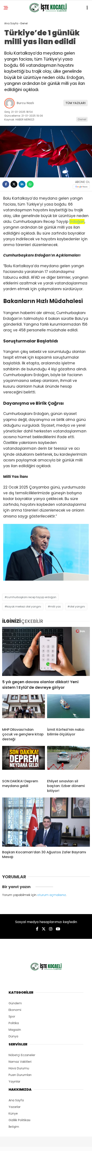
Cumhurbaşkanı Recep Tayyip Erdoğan (31, 597)
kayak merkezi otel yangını (24, 606)
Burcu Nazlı (25, 103)
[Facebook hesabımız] (37, 929)
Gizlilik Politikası (19, 1120)
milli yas (55, 606)
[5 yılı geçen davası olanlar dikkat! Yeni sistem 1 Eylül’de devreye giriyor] (46, 651)
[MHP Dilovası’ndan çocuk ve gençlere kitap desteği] (23, 709)
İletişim (14, 1127)
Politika (14, 1023)
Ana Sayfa (16, 1100)
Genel (82, 119)
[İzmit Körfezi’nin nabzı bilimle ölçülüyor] (68, 709)
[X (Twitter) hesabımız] (44, 929)
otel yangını (77, 606)
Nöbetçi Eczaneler (22, 1055)
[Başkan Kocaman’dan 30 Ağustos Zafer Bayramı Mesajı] (46, 822)
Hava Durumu (19, 1068)
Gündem (15, 1003)
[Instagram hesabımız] (50, 929)
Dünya (13, 1036)
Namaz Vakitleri (20, 1062)
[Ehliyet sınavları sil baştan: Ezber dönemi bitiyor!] (68, 761)
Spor (12, 1016)
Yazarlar (15, 1107)
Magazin (15, 1030)
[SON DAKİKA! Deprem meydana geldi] (23, 761)
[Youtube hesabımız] (58, 929)
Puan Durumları (20, 1075)
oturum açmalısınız (51, 895)
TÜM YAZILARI (75, 103)
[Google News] (81, 186)
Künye (13, 1113)
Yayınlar (14, 1081)
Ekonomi (15, 1010)
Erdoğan (77, 221)
